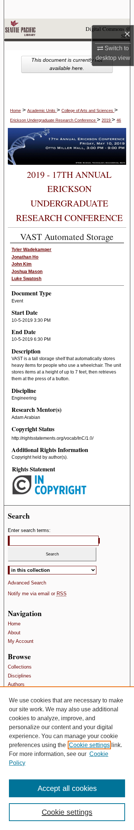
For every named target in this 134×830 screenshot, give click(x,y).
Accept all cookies (67, 788)
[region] (67, 758)
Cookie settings (89, 745)
